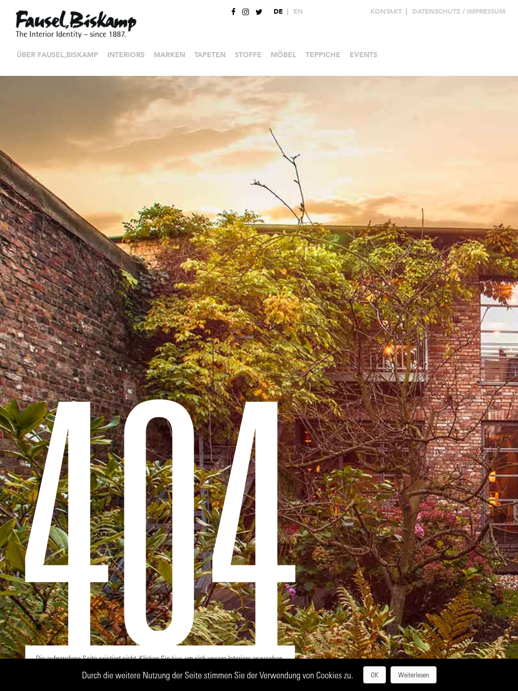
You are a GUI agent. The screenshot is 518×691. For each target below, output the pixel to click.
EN (298, 11)
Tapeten (210, 55)
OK (374, 674)
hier (176, 658)
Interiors (126, 55)
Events (363, 55)
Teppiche (323, 55)
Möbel (283, 55)
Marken (169, 55)
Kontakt (386, 11)
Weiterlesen (413, 674)
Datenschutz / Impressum (458, 11)
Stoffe (248, 55)
